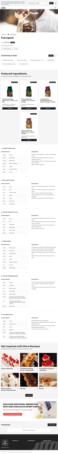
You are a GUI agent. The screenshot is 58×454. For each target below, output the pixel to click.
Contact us (15, 440)
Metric (51, 55)
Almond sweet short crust (37, 60)
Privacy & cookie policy (20, 451)
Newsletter (31, 440)
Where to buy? (47, 440)
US (54, 55)
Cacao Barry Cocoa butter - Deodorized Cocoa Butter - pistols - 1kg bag (17, 302)
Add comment (52, 424)
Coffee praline (51, 60)
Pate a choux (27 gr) (22, 60)
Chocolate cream (24, 64)
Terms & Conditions (11, 451)
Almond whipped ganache (9, 64)
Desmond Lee (13, 34)
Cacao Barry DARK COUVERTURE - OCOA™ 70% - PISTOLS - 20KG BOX (17, 333)
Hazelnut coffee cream (8, 60)
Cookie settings (29, 451)
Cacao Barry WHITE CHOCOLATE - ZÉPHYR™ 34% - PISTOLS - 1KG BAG (17, 297)
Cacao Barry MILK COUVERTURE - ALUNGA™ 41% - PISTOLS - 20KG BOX (18, 337)
